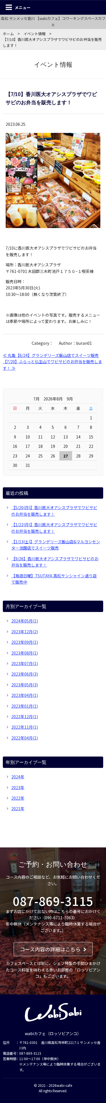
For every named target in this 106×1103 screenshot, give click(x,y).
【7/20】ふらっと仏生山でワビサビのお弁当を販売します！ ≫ (52, 365)
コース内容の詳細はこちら (50, 949)
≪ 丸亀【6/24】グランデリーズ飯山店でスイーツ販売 (51, 355)
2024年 (17, 777)
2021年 (17, 808)
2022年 (17, 798)
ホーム (8, 33)
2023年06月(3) (24, 674)
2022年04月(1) (24, 738)
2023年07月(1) (24, 663)
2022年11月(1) (24, 727)
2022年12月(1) (24, 716)
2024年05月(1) (24, 621)
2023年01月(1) (24, 706)
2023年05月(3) (24, 685)
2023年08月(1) (24, 653)
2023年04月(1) (24, 695)
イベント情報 (34, 33)
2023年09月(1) (24, 642)
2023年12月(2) (24, 631)
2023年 (17, 787)
